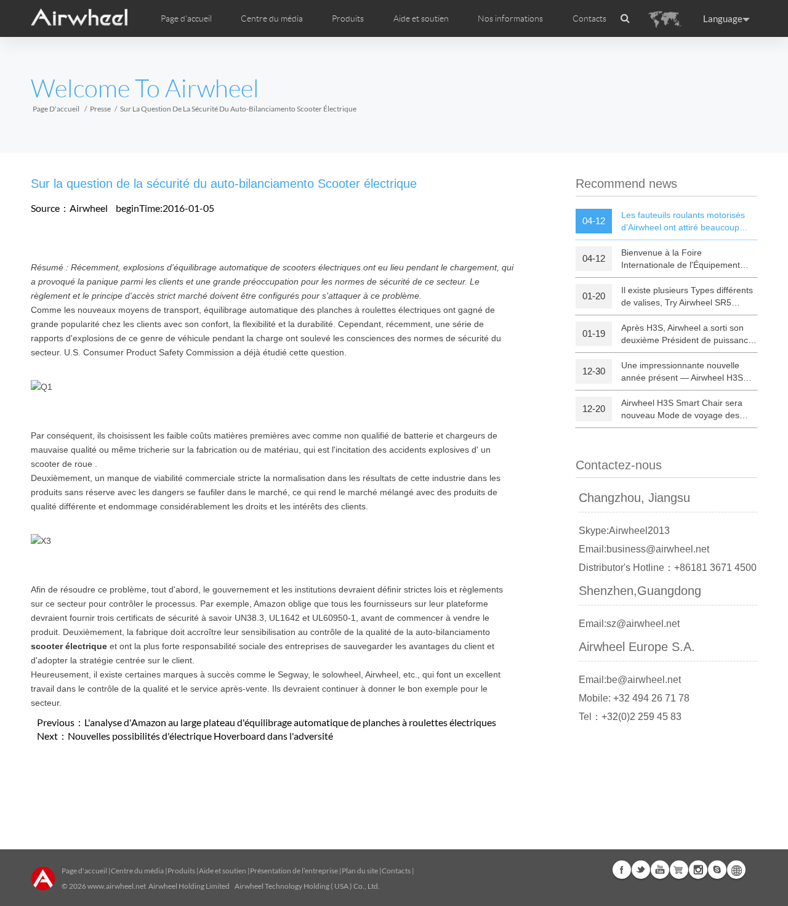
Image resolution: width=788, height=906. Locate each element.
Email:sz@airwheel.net (629, 623)
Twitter (641, 869)
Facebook (622, 869)
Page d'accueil (186, 18)
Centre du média (137, 870)
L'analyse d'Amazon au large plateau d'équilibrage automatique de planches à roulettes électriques (290, 722)
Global (736, 869)
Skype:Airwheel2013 (624, 530)
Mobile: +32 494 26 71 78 (634, 698)
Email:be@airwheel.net (630, 679)
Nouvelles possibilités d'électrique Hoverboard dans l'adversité (200, 736)
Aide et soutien (421, 18)
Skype (717, 869)
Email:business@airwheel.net (644, 549)
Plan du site (360, 870)
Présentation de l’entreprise (294, 870)
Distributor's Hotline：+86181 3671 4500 (668, 567)
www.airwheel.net (116, 886)
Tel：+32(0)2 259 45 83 (630, 716)
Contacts (589, 18)
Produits (348, 18)
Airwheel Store (679, 869)
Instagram (698, 869)
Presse (100, 108)
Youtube (660, 869)
